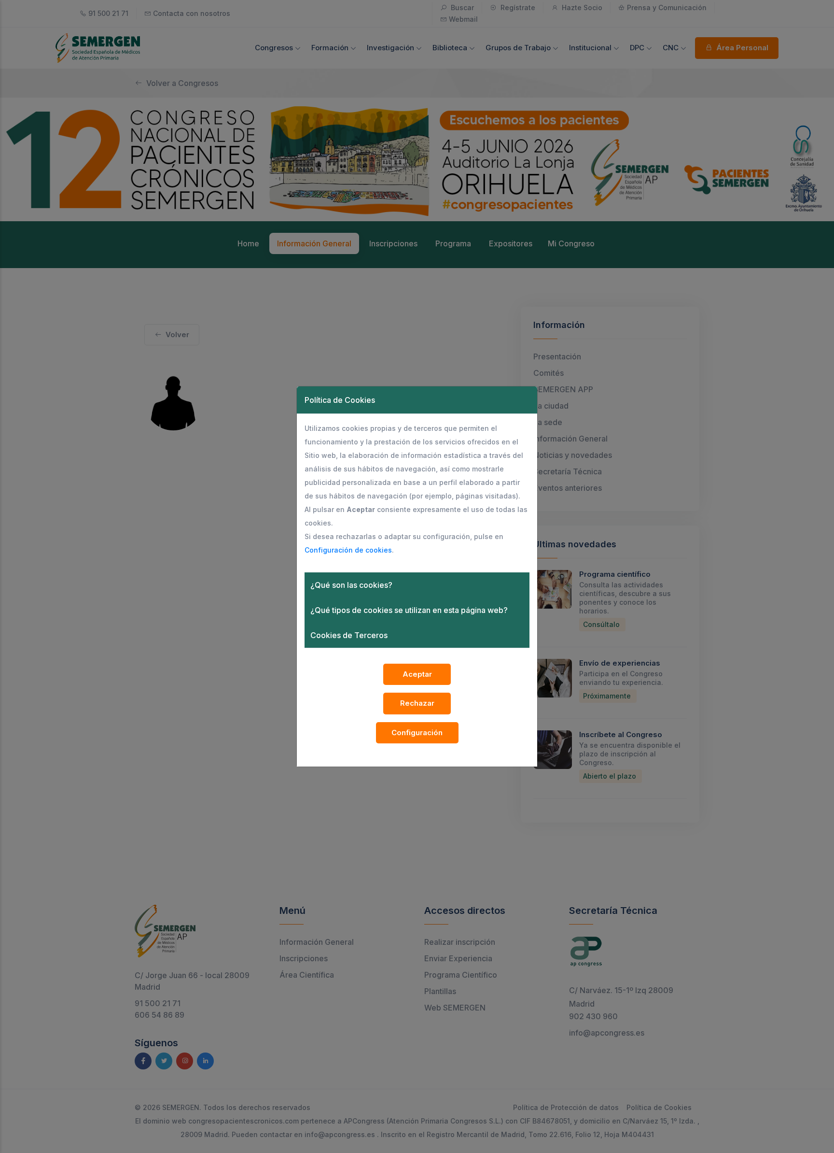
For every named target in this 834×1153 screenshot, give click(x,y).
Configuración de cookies (348, 550)
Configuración (417, 732)
